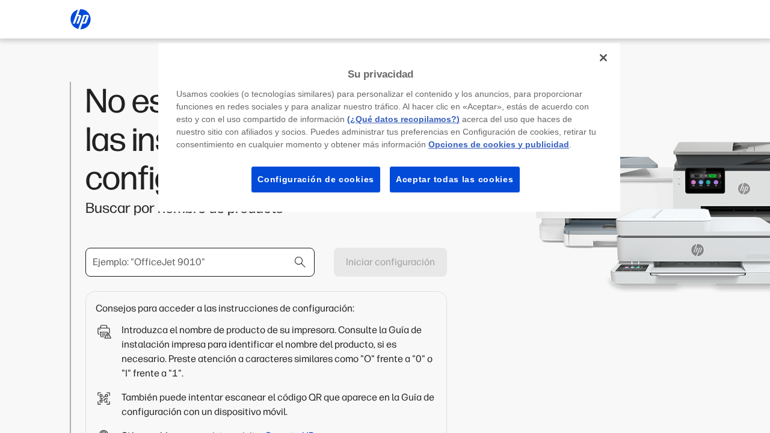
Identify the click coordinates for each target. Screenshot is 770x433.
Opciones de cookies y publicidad (498, 144)
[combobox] (200, 262)
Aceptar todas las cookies (455, 179)
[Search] (300, 262)
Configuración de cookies (315, 179)
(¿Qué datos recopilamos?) (403, 119)
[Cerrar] (603, 58)
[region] (389, 127)
